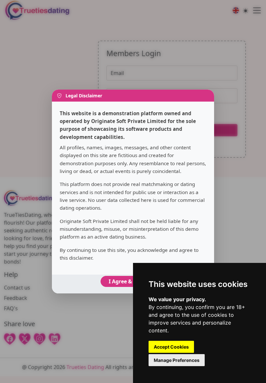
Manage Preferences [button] (177, 360)
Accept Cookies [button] (171, 347)
